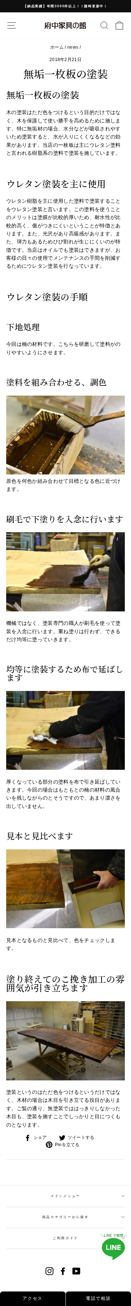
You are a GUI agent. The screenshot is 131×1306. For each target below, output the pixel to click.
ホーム (57, 47)
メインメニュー (65, 1196)
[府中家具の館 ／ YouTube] (76, 1271)
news (72, 47)
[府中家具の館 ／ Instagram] (49, 1271)
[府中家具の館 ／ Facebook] (63, 1271)
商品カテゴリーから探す (65, 1217)
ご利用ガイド (65, 1238)
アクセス (33, 1298)
